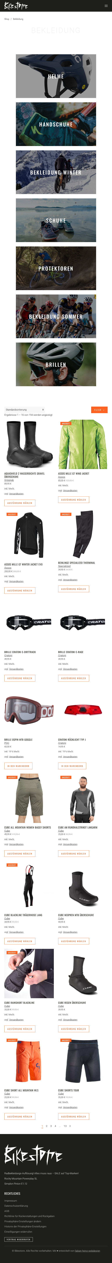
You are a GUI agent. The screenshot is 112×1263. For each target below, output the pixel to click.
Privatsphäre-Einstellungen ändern (22, 1221)
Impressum (10, 1200)
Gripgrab (9, 480)
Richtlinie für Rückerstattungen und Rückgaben (29, 1216)
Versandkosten (16, 493)
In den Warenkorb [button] (18, 765)
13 (65, 1126)
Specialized (64, 566)
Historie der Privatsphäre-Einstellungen (25, 1226)
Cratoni (8, 655)
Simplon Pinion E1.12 (15, 1183)
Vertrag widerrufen (18, 1239)
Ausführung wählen (19, 502)
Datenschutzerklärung (16, 1205)
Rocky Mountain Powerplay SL (20, 1178)
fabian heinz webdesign (87, 1250)
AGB (6, 1211)
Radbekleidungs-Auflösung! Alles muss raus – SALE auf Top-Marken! (41, 1173)
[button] (106, 6)
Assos (61, 476)
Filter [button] (98, 409)
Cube (7, 830)
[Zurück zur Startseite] (16, 6)
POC (6, 743)
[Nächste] (70, 1126)
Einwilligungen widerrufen (18, 1231)
